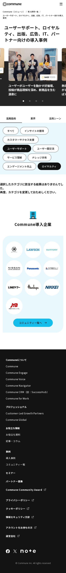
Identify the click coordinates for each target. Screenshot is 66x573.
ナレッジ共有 (39, 157)
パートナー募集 (14, 481)
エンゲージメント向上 (19, 166)
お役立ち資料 (13, 434)
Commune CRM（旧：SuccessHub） (27, 392)
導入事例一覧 (33, 11)
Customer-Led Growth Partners (25, 413)
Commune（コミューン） (14, 11)
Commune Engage (17, 372)
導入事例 (11, 458)
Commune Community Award (24, 489)
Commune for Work (17, 398)
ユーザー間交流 (45, 148)
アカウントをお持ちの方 (19, 527)
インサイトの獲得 (34, 131)
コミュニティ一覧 (15, 464)
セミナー (11, 473)
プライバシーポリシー (18, 500)
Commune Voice (15, 379)
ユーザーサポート (17, 148)
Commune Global (16, 419)
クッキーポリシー (15, 508)
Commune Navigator (18, 385)
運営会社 (11, 536)
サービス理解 (14, 157)
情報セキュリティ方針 (18, 517)
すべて (10, 131)
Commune (12, 366)
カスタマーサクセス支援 (20, 140)
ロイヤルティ (49, 166)
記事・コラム (13, 441)
